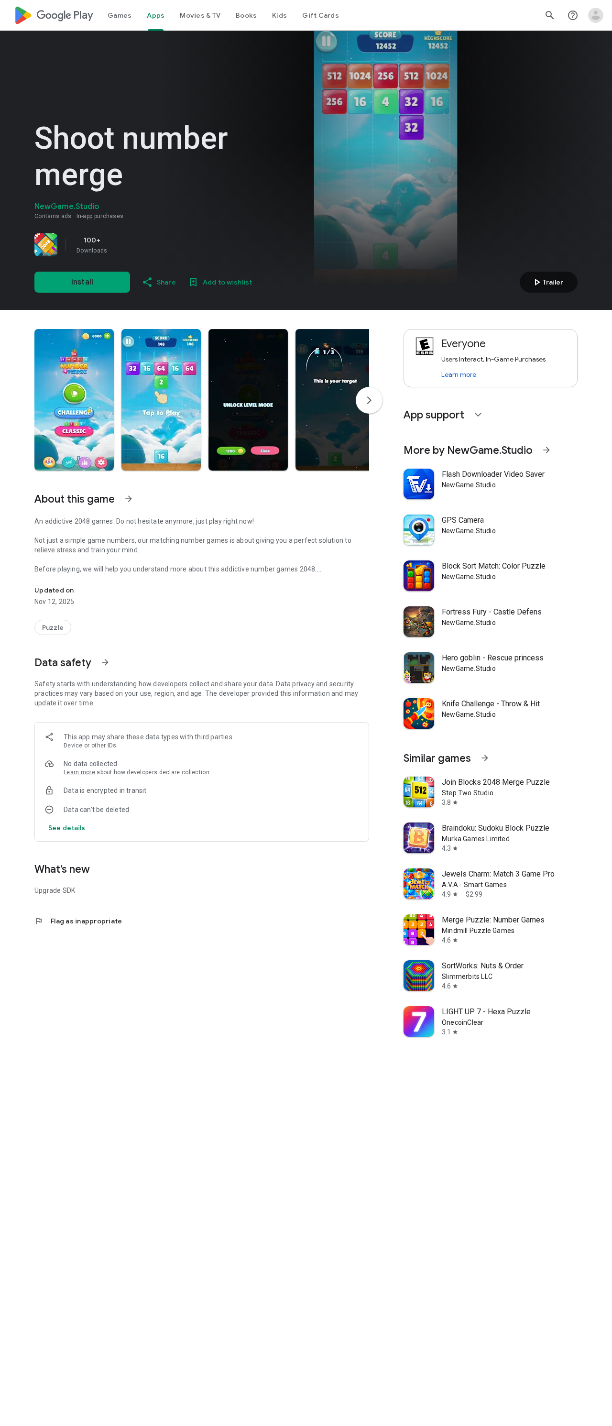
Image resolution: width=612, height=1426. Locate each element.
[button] (74, 400)
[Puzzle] (52, 627)
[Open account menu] (595, 15)
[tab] (119, 15)
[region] (168, 244)
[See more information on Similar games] (484, 757)
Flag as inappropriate (78, 921)
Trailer (547, 282)
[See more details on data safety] (66, 827)
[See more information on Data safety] (105, 662)
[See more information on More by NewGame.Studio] (546, 450)
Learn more (79, 772)
